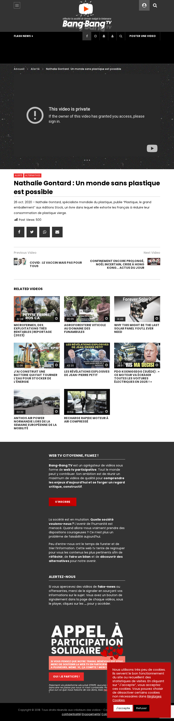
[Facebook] (87, 36)
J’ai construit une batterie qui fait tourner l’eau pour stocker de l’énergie (35, 376)
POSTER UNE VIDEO (142, 36)
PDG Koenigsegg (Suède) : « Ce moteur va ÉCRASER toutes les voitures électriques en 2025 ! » (137, 376)
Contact (106, 714)
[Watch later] (95, 36)
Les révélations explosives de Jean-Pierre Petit (86, 373)
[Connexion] (112, 36)
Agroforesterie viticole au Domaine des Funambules (85, 328)
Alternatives (32, 175)
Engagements (91, 714)
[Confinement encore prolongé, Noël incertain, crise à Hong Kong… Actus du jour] (153, 264)
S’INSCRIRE (62, 502)
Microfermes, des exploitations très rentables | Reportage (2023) (33, 330)
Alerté (35, 69)
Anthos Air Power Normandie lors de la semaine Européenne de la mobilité (35, 423)
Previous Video (25, 253)
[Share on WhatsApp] (44, 232)
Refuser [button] (141, 708)
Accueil (19, 69)
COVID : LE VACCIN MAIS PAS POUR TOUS (56, 264)
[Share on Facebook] (19, 232)
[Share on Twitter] (32, 232)
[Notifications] (104, 36)
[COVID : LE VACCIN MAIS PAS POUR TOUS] (20, 264)
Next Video (152, 253)
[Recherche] (155, 5)
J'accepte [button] (123, 708)
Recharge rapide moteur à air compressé (86, 420)
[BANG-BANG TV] (87, 16)
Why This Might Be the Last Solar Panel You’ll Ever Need (136, 328)
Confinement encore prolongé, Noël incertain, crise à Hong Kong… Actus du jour (117, 264)
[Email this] (57, 232)
